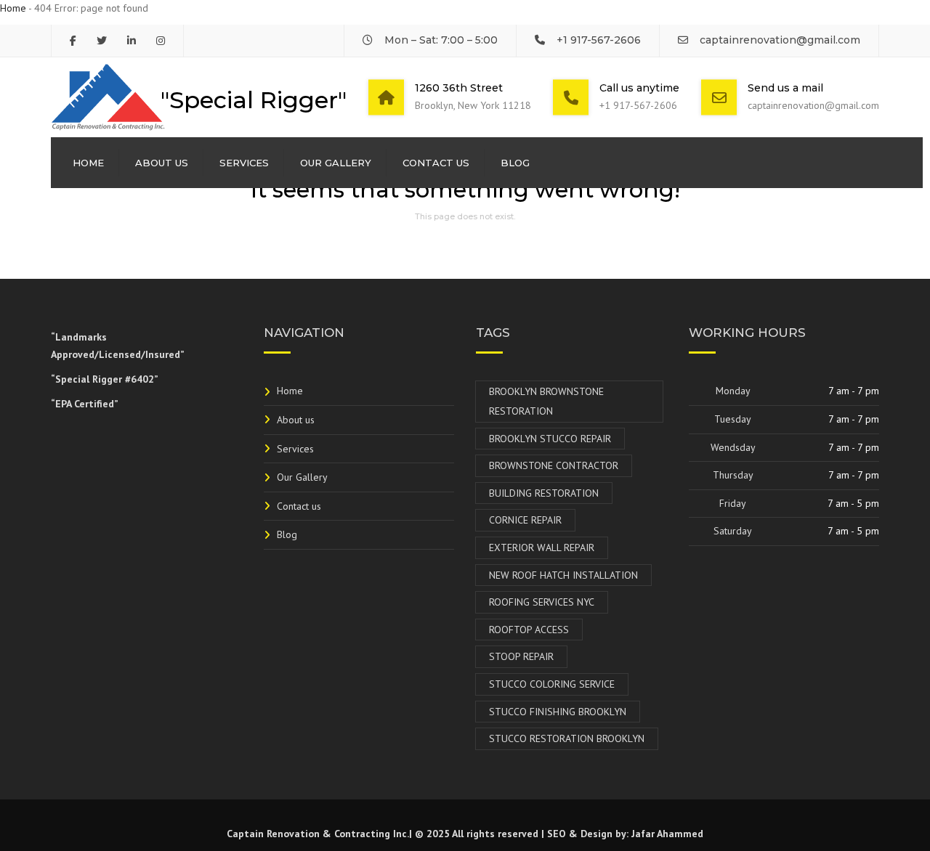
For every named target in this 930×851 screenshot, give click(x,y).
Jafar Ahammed (667, 833)
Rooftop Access (529, 629)
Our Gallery (335, 162)
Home (13, 8)
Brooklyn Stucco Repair (550, 438)
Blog (515, 162)
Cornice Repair (525, 519)
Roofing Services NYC (541, 601)
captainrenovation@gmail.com (780, 39)
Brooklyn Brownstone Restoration (546, 401)
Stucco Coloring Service (552, 684)
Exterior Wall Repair (541, 547)
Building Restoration (544, 493)
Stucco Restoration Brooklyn (566, 738)
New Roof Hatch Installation (563, 575)
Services (244, 162)
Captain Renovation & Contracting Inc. (318, 833)
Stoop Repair (521, 656)
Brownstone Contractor (553, 465)
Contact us (436, 162)
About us (161, 162)
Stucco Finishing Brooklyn (557, 711)
